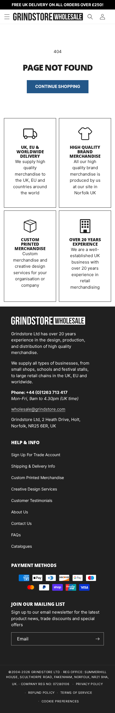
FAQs (16, 534)
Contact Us (21, 523)
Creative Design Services (34, 489)
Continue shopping (57, 86)
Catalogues (21, 546)
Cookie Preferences (60, 701)
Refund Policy (41, 693)
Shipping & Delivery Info (33, 466)
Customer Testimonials (31, 500)
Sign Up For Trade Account (35, 454)
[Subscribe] (97, 638)
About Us (19, 511)
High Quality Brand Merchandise (85, 151)
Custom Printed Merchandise (30, 244)
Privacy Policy (89, 684)
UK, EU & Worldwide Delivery (30, 151)
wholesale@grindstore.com (38, 409)
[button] (7, 17)
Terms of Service (76, 693)
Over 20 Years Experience (85, 242)
